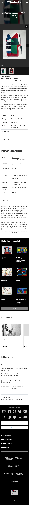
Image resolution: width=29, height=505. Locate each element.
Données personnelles (19, 499)
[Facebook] (9, 412)
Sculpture (13, 115)
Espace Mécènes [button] (5, 447)
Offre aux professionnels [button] (7, 439)
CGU (14, 499)
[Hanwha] (14, 482)
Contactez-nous (14, 428)
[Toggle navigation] (27, 2)
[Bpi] (10, 459)
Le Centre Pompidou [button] (6, 435)
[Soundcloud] (19, 418)
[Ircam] (19, 459)
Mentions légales (4, 499)
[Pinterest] (9, 418)
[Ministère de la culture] (14, 492)
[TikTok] (25, 412)
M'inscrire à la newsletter (14, 423)
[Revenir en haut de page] (26, 502)
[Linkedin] (4, 418)
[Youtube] (25, 418)
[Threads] (14, 412)
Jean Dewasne (5, 76)
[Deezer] (14, 418)
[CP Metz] (11, 467)
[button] (14, 151)
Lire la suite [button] (14, 232)
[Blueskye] (19, 412)
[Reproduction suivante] (27, 45)
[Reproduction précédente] (1, 45)
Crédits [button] (2, 65)
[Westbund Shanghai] (20, 475)
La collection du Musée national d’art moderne (11, 399)
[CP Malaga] (18, 467)
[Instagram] (4, 412)
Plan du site (10, 499)
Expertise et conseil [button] (6, 443)
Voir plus (14, 308)
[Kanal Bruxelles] (10, 475)
